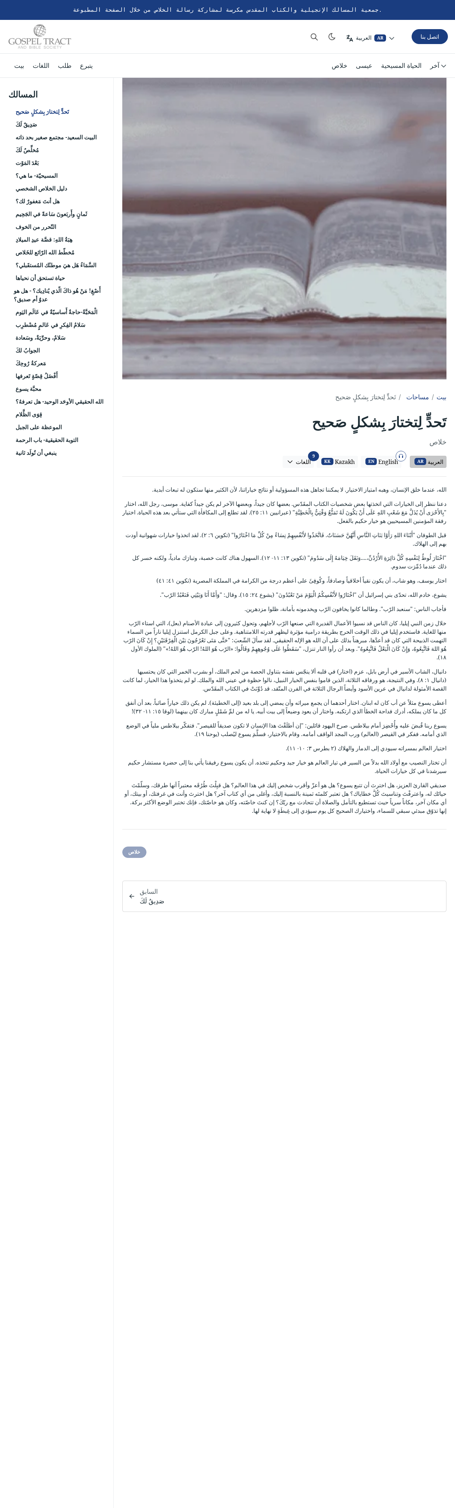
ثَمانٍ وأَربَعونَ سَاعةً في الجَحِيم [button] (51, 214)
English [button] (384, 461)
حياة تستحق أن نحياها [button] (40, 278)
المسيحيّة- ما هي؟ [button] (37, 175)
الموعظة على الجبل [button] (39, 427)
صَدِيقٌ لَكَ (152, 901)
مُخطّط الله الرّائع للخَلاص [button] (45, 252)
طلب (64, 65)
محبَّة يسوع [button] (29, 389)
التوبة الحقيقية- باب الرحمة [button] (47, 440)
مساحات (417, 397)
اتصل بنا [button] (430, 36)
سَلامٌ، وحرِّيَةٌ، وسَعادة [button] (40, 337)
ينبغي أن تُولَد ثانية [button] (36, 452)
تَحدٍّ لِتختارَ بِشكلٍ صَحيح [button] (42, 111)
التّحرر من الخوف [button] (36, 227)
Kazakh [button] (339, 462)
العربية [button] (430, 462)
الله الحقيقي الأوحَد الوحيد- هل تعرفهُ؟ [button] (59, 401)
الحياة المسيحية (401, 65)
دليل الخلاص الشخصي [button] (41, 188)
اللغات (41, 65)
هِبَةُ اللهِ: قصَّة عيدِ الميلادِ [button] (44, 239)
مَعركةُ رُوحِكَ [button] (31, 363)
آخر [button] (434, 65)
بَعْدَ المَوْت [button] (27, 163)
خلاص (339, 65)
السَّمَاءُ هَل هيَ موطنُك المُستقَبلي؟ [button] (56, 265)
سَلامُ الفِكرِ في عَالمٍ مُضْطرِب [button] (50, 325)
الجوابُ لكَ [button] (28, 350)
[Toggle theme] (332, 36)
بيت (19, 65)
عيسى (364, 65)
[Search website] (314, 36)
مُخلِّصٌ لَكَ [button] (27, 150)
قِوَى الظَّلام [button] (29, 414)
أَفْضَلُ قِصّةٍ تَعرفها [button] (37, 376)
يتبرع (86, 65)
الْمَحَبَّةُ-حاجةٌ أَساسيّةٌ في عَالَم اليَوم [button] (56, 312)
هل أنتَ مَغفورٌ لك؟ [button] (38, 201)
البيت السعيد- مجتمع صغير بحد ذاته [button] (56, 137)
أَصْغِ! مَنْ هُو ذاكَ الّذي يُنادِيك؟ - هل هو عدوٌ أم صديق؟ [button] (57, 295)
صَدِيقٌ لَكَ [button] (26, 124)
